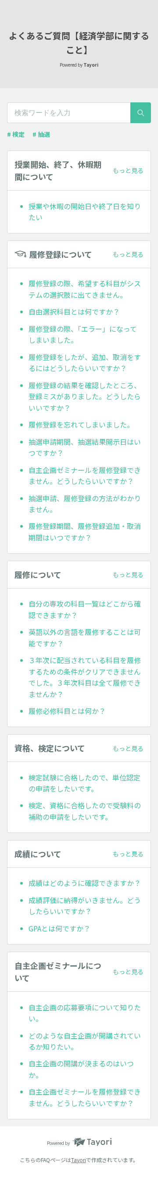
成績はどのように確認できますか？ (85, 883)
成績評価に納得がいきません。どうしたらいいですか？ (85, 906)
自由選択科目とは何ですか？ (74, 311)
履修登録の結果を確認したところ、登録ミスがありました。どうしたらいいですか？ (85, 396)
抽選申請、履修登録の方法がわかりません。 (85, 504)
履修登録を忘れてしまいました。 (81, 424)
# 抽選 (41, 134)
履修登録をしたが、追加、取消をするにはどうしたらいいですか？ (85, 363)
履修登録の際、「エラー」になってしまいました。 (83, 334)
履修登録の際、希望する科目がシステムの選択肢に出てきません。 (85, 289)
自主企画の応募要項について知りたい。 (85, 1013)
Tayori (78, 1159)
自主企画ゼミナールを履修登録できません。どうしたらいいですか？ (85, 476)
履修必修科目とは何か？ (67, 710)
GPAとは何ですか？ (59, 928)
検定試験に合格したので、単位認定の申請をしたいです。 (84, 783)
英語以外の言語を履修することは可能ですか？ (85, 638)
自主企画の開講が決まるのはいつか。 (81, 1069)
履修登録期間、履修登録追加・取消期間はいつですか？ (85, 532)
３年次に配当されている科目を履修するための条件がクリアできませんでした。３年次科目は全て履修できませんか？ (85, 677)
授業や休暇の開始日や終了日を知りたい (85, 212)
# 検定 (16, 134)
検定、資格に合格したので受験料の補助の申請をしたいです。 (85, 811)
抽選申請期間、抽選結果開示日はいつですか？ (85, 447)
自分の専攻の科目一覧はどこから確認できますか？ (85, 609)
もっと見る (128, 170)
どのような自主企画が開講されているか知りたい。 (85, 1041)
